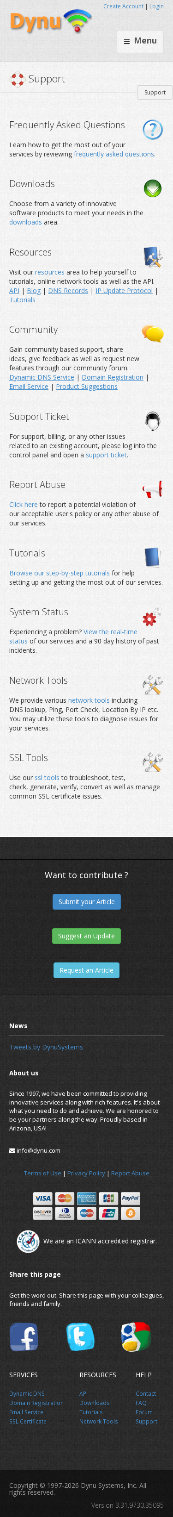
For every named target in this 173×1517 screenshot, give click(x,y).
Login (156, 6)
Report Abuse (130, 1173)
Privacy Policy (86, 1173)
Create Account (123, 6)
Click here (23, 504)
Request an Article (86, 970)
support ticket (106, 454)
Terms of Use (42, 1173)
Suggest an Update (86, 935)
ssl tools (47, 777)
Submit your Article (87, 901)
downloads (26, 222)
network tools (89, 700)
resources (50, 272)
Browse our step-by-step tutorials (59, 572)
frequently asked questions (114, 154)
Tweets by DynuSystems (46, 1047)
